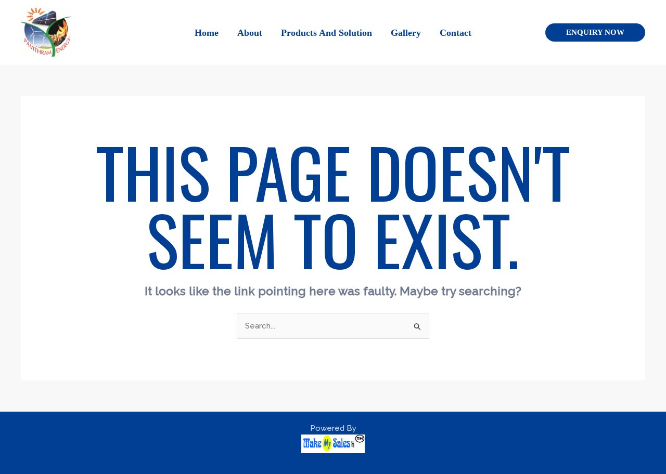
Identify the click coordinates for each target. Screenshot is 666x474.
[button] (595, 32)
